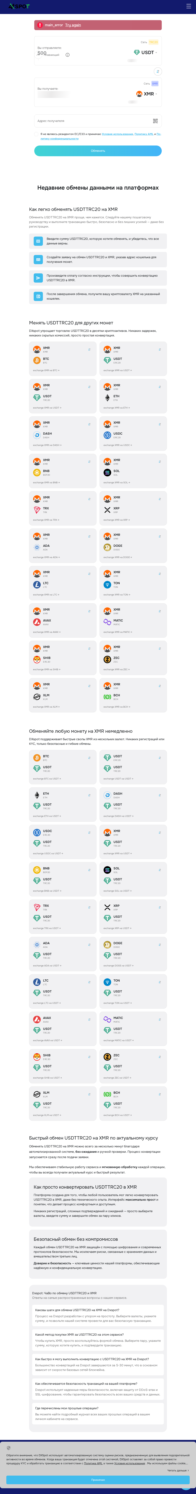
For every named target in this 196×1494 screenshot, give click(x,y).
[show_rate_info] (67, 54)
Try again (73, 25)
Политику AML (144, 134)
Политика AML (93, 1463)
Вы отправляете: (50, 48)
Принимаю (98, 1480)
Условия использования (117, 134)
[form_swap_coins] (158, 71)
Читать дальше (177, 1470)
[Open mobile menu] (188, 6)
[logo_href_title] (17, 6)
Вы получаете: (48, 89)
